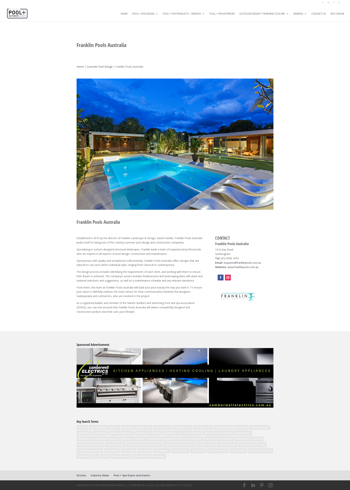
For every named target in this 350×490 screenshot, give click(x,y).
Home (123, 13)
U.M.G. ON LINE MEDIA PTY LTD (165, 485)
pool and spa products (90, 450)
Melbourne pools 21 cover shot (144, 444)
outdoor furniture (227, 444)
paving (261, 444)
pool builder (112, 450)
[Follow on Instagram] (228, 277)
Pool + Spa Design (143, 13)
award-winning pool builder (104, 427)
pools (269, 450)
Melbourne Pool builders (161, 438)
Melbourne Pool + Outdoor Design (183, 433)
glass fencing (240, 427)
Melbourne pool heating (90, 444)
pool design (144, 450)
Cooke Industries (182, 427)
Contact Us (318, 13)
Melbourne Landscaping (149, 433)
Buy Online (337, 13)
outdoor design (206, 444)
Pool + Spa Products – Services (182, 13)
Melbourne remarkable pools (179, 444)
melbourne (100, 433)
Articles (81, 475)
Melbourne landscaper (121, 433)
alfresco (82, 427)
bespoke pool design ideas (136, 427)
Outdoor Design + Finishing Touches (262, 13)
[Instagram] (339, 3)
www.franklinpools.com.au (243, 267)
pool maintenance (217, 450)
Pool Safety (84, 456)
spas (95, 456)
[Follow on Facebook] (220, 277)
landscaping (84, 433)
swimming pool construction (149, 456)
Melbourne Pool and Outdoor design (97, 438)
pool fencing (198, 450)
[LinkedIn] (328, 3)
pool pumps (255, 450)
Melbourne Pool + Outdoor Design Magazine (228, 433)
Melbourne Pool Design (190, 438)
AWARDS (298, 13)
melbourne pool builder (132, 438)
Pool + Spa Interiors (222, 13)
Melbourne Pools (115, 444)
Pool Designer (161, 450)
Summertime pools (121, 456)
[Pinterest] (333, 3)
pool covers (128, 450)
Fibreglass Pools (203, 427)
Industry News (100, 475)
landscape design (260, 427)
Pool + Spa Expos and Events (132, 475)
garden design (222, 427)
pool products (238, 450)
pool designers (180, 450)
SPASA (105, 456)
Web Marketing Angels (110, 485)
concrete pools (162, 427)
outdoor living (247, 444)
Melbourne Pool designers (219, 438)
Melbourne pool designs (249, 438)
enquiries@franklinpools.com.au (242, 262)
